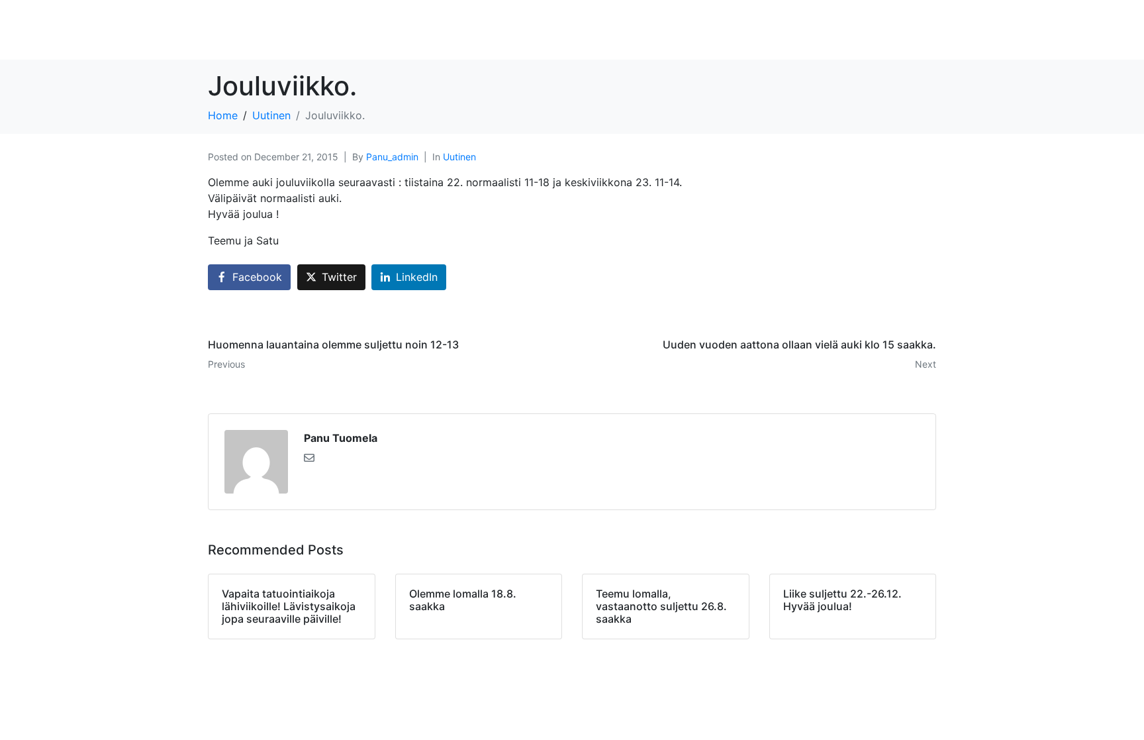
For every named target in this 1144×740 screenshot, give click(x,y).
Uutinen (459, 156)
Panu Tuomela (340, 438)
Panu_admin (392, 156)
